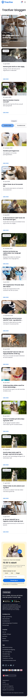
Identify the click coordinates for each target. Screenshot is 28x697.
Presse (4, 638)
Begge (18, 573)
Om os (4, 632)
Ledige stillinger (6, 634)
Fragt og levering (7, 616)
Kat (12, 573)
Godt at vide (7, 125)
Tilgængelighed (5, 680)
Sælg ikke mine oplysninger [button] (8, 689)
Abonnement (6, 619)
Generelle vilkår (6, 584)
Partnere (4, 636)
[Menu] (25, 2)
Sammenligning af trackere (9, 623)
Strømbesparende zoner (9, 660)
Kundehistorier (21, 125)
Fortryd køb (5, 625)
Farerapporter (6, 656)
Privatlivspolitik (14, 584)
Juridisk (4, 682)
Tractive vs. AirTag (7, 658)
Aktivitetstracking (7, 647)
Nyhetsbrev (5, 640)
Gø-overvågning (7, 652)
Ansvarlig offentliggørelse (7, 686)
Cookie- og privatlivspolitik (8, 687)
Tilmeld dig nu (14, 580)
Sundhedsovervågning (8, 649)
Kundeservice (6, 621)
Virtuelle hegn (6, 654)
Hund (6, 573)
